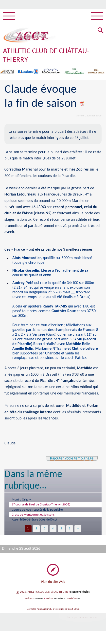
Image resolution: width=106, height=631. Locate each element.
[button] (100, 30)
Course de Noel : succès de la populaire (37, 509)
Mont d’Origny (21, 499)
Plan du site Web (53, 582)
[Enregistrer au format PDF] (82, 104)
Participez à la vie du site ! (83, 617)
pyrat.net (39, 598)
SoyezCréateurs (60, 598)
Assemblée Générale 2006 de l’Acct (34, 519)
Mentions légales (79, 592)
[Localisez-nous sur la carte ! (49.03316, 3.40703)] (53, 570)
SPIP (79, 598)
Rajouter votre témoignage (71, 458)
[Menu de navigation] (9, 16)
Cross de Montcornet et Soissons (33, 514)
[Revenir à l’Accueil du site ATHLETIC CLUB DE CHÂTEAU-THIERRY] (26, 35)
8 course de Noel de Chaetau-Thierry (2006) (41, 504)
